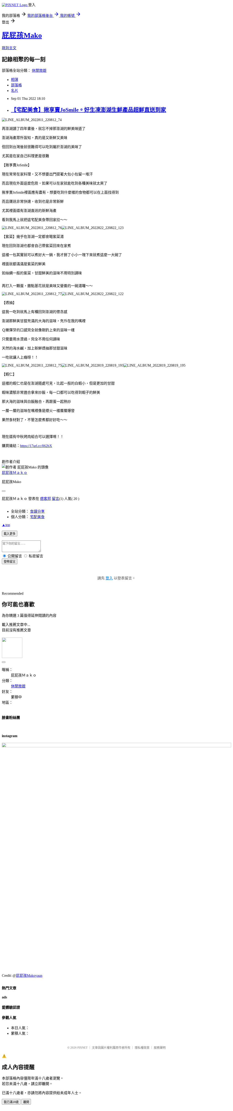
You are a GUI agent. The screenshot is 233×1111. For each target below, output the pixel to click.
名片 (14, 91)
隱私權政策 (142, 1047)
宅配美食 (37, 517)
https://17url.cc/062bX (36, 446)
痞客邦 (45, 499)
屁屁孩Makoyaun (29, 975)
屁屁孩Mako (22, 35)
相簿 (14, 80)
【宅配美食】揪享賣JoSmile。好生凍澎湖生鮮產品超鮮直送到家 (88, 110)
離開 (26, 1102)
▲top (6, 525)
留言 (55, 499)
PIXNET (82, 1047)
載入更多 (9, 533)
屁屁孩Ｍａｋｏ (14, 473)
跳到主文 (9, 48)
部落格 (16, 85)
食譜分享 (37, 511)
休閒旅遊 (39, 70)
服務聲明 (160, 1047)
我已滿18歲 (11, 1102)
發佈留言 (9, 561)
